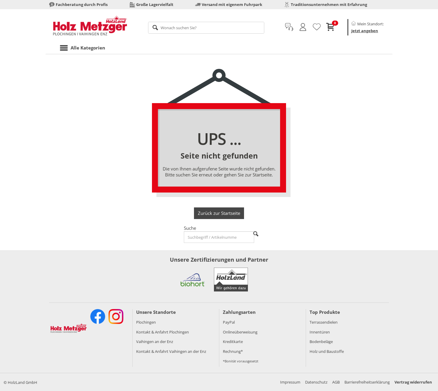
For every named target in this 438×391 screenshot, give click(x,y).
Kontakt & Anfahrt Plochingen (162, 332)
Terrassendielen (324, 322)
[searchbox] (206, 27)
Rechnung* (233, 351)
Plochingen (146, 322)
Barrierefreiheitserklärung (367, 382)
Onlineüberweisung (240, 332)
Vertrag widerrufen (413, 382)
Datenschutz (316, 382)
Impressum (290, 382)
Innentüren (320, 332)
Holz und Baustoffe (327, 351)
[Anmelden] (303, 27)
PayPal (229, 322)
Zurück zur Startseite (219, 213)
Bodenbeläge (321, 341)
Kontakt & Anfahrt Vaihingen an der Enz (171, 351)
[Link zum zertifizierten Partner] (192, 279)
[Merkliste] (317, 27)
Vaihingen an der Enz (154, 341)
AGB (336, 382)
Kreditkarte (233, 341)
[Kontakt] (289, 27)
